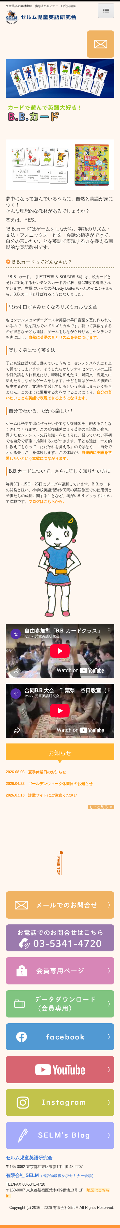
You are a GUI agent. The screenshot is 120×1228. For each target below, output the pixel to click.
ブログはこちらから (46, 501)
